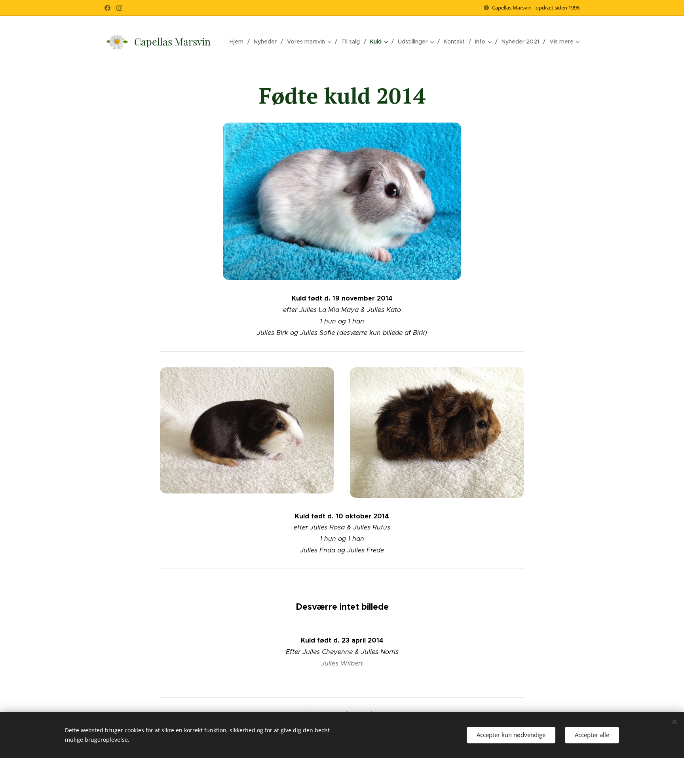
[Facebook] (107, 8)
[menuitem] (239, 41)
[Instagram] (119, 8)
